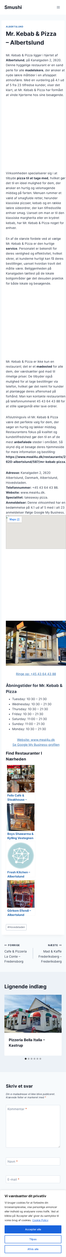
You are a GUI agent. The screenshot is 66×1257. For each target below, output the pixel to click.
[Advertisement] (33, 136)
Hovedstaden (16, 927)
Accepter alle (33, 1229)
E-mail (13, 1179)
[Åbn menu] (58, 7)
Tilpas (33, 1239)
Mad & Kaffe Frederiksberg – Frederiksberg (50, 953)
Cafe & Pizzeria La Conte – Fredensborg (15, 953)
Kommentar (17, 1109)
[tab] (26, 1059)
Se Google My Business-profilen (36, 745)
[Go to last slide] (11, 1025)
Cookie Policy (40, 1220)
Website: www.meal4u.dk (36, 740)
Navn (13, 1161)
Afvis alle (32, 1249)
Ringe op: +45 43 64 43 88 (36, 674)
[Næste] (55, 1025)
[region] (33, 1223)
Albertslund (14, 26)
